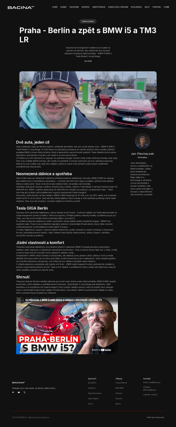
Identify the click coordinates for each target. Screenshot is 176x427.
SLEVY (147, 7)
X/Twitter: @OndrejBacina (149, 388)
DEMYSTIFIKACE (98, 7)
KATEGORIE (74, 7)
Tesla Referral (121, 382)
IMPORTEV (120, 388)
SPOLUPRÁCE (136, 7)
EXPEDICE (86, 7)
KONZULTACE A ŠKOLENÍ (118, 7)
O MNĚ (166, 7)
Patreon (119, 393)
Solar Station (93, 398)
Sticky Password (94, 393)
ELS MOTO (92, 382)
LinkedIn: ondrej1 (150, 394)
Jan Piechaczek (158, 417)
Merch (118, 404)
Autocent (91, 388)
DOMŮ (54, 7)
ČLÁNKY (63, 7)
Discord (119, 398)
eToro (90, 404)
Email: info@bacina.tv (151, 382)
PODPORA (157, 7)
